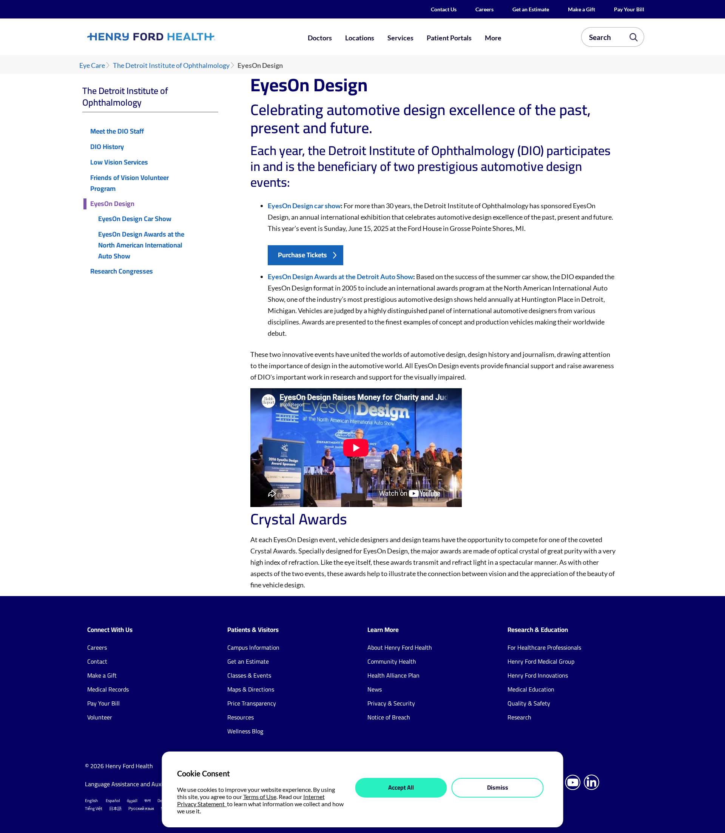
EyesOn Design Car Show (134, 219)
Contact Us (444, 9)
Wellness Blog (245, 731)
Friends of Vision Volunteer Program (129, 183)
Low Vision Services (119, 162)
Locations (359, 38)
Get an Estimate (530, 9)
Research (519, 717)
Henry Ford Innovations (538, 675)
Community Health (391, 661)
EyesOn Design (112, 203)
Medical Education (531, 689)
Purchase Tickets (302, 255)
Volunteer (99, 717)
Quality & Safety (529, 703)
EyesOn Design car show (304, 205)
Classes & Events (249, 675)
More (493, 38)
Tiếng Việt (93, 808)
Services (400, 38)
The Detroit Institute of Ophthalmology (171, 65)
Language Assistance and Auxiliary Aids (136, 784)
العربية (132, 800)
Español (113, 800)
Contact (97, 661)
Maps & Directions (250, 689)
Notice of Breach (388, 717)
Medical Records (108, 689)
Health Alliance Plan (393, 675)
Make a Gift (581, 9)
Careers (484, 9)
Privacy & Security (391, 703)
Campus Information (253, 647)
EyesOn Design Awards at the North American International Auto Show (141, 245)
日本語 (115, 808)
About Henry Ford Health (399, 647)
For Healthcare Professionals (544, 647)
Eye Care (92, 65)
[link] (179, 36)
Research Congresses (121, 271)
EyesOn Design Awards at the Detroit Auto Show (340, 276)
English (91, 800)
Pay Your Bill (629, 9)
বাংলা (147, 800)
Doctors (320, 38)
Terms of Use (259, 796)
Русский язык (141, 808)
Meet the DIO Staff (117, 131)
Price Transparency (251, 703)
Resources (240, 717)
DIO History (107, 146)
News (374, 689)
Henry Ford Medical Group (541, 661)
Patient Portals (449, 38)
